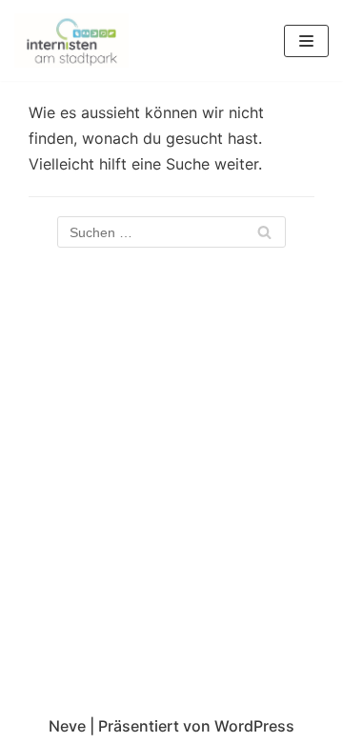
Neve (67, 725)
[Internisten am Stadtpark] (71, 40)
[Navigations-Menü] (306, 41)
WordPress (254, 725)
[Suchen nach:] (171, 231)
